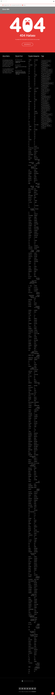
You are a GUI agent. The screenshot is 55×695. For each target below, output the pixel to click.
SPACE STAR (36, 579)
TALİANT (35, 599)
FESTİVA (35, 323)
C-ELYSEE (30, 202)
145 (34, 66)
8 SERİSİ (29, 129)
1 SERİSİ (29, 60)
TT (34, 615)
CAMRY (35, 217)
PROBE (35, 505)
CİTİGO (29, 237)
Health (35, 366)
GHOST (29, 348)
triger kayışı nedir (45, 123)
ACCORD (29, 149)
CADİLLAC (36, 213)
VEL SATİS (30, 639)
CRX (35, 263)
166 (29, 73)
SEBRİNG (35, 560)
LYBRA (29, 431)
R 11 (35, 511)
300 (29, 89)
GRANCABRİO (36, 353)
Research (49, 114)
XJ (34, 656)
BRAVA (29, 192)
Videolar (29, 644)
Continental (30, 248)
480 (34, 108)
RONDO (35, 533)
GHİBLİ (35, 346)
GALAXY (29, 340)
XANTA (35, 653)
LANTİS (35, 411)
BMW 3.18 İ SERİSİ (38, 184)
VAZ (29, 638)
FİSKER (35, 328)
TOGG (29, 612)
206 (34, 78)
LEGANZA (36, 416)
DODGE (35, 280)
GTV (29, 364)
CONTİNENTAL (36, 247)
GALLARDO (36, 340)
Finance (35, 326)
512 (34, 114)
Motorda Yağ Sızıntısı (45, 107)
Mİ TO (35, 451)
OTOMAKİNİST (33, 691)
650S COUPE (36, 124)
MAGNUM (30, 434)
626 (29, 124)
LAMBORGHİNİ (36, 405)
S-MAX (35, 540)
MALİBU (35, 434)
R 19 (35, 513)
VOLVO (35, 648)
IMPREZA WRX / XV (37, 383)
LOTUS (29, 428)
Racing (35, 520)
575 (29, 118)
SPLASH (35, 582)
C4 (34, 207)
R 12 (29, 513)
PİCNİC (29, 495)
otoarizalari (44, 112)
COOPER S (30, 253)
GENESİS (29, 345)
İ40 (34, 377)
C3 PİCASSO (36, 205)
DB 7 (29, 273)
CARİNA (29, 222)
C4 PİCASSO (36, 208)
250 (29, 84)
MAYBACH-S (36, 444)
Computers (36, 245)
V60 (34, 629)
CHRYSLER (36, 235)
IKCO (29, 381)
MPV (35, 464)
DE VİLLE (30, 276)
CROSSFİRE (36, 261)
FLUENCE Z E (30, 331)
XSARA (35, 661)
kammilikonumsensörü (46, 96)
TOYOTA (29, 614)
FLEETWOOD (30, 330)
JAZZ (35, 390)
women (43, 127)
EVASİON (35, 310)
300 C (35, 89)
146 (29, 68)
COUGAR (35, 256)
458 (34, 106)
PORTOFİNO (36, 498)
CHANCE (29, 230)
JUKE (35, 393)
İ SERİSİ (29, 372)
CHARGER (30, 232)
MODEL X (35, 459)
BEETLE (35, 178)
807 (34, 131)
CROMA (29, 261)
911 (29, 134)
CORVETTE (30, 256)
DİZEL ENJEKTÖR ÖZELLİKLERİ (31, 282)
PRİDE (35, 501)
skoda (47, 116)
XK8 (29, 659)
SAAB (35, 546)
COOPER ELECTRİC (38, 251)
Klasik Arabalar (31, 402)
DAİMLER (30, 271)
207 (29, 79)
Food (29, 335)
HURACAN (30, 371)
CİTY (29, 238)
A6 (28, 144)
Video (35, 643)
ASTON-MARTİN (32, 167)
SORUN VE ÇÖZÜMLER (38, 577)
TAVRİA (35, 602)
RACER (29, 520)
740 (29, 128)
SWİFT (29, 597)
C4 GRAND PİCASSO (32, 209)
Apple (29, 159)
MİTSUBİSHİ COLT (32, 457)
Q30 (29, 508)
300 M (29, 91)
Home (4, 11)
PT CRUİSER (30, 506)
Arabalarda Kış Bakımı (31, 163)
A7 (34, 144)
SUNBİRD (30, 592)
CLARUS (35, 240)
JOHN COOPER (31, 393)
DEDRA (35, 276)
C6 (28, 212)
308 (29, 96)
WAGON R (36, 649)
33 (28, 98)
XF (28, 656)
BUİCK (35, 197)
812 (29, 133)
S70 (29, 545)
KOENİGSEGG (36, 402)
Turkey (43, 125)
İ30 (34, 376)
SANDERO (30, 551)
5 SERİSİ (35, 111)
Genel (35, 343)
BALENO (29, 178)
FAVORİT (35, 320)
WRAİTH (29, 651)
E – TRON (30, 285)
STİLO (35, 587)
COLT (29, 245)
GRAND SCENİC (37, 357)
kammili (43, 94)
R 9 (34, 516)
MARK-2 (29, 439)
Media (29, 448)
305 (34, 93)
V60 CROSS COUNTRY (32, 632)
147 (34, 68)
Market (43, 98)
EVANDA (29, 310)
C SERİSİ (35, 200)
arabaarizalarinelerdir (45, 65)
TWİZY (35, 620)
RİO (34, 528)
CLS (34, 243)
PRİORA (29, 503)
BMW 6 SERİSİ (30, 189)
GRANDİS (35, 359)
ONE (29, 478)
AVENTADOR (36, 173)
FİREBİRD (30, 328)
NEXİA (29, 473)
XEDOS (35, 654)
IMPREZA (30, 382)
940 (34, 136)
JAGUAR (29, 390)
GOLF (29, 350)
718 (34, 126)
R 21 (29, 515)
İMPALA (35, 381)
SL (34, 571)
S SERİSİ (35, 538)
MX (34, 469)
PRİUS (35, 503)
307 (34, 94)
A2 (28, 141)
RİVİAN (29, 530)
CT (28, 264)
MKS (35, 456)
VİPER (35, 644)
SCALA (29, 556)
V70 (34, 631)
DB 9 (35, 273)
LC (34, 413)
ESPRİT (35, 304)
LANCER (29, 407)
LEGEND (29, 418)
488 (29, 109)
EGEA (29, 289)
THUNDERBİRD (30, 609)
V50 (29, 629)
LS (34, 428)
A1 (34, 139)
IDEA (35, 379)
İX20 (35, 388)
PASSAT (29, 489)
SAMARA (35, 550)
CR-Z (29, 259)
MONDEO (35, 461)
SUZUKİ (35, 596)
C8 (28, 213)
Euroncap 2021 (44, 87)
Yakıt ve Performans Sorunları (37, 664)
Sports (29, 584)
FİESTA (29, 326)
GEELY (35, 341)
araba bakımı (44, 67)
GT (34, 361)
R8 (34, 518)
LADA (35, 403)
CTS (35, 264)
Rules (43, 116)
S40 (29, 543)
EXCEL (35, 312)
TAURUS (29, 602)
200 (29, 76)
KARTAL (35, 398)
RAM (29, 521)
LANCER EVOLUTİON (37, 408)
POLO (29, 496)
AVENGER (35, 171)
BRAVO (35, 192)
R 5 (28, 516)
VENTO (29, 641)
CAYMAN (30, 225)
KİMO (35, 400)
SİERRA (35, 568)
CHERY (29, 233)
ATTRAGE (35, 168)
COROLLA (30, 254)
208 (34, 79)
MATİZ (29, 443)
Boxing (29, 190)
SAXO (35, 553)
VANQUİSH (36, 634)
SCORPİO (35, 558)
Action (35, 149)
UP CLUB (29, 624)
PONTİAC (35, 496)
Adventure (36, 151)
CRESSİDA (36, 259)
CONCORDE (30, 247)
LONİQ (35, 426)
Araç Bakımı (44, 69)
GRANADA (36, 351)
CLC (29, 242)
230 (34, 81)
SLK (34, 573)
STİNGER (30, 589)
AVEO (29, 175)
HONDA (35, 367)
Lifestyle (29, 423)
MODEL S (30, 459)
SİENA (29, 568)
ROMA (29, 533)
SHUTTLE (35, 566)
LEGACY (29, 416)
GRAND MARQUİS (38, 356)
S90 (29, 546)
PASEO (35, 487)
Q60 (29, 510)
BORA (35, 189)
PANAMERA (30, 485)
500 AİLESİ (36, 113)
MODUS (29, 461)
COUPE (29, 258)
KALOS (35, 397)
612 (29, 123)
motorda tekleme (45, 103)
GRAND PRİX (30, 357)
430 (34, 104)
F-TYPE (29, 315)
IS (34, 387)
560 (34, 116)
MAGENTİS (36, 433)
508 (29, 114)
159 (29, 71)
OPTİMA (35, 479)
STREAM (29, 591)
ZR (34, 671)
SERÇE (29, 563)
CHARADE (36, 230)
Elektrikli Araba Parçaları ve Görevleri (31, 296)
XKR (34, 659)
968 (34, 138)
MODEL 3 (35, 458)
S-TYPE (29, 541)
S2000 (35, 541)
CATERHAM (36, 223)
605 (29, 121)
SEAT (29, 560)
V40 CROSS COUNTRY (37, 628)
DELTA (29, 278)
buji (50, 72)
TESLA (29, 607)
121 (34, 63)
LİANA (29, 421)
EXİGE (29, 313)
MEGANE (35, 448)
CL (34, 238)
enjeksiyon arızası (45, 85)
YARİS (29, 666)
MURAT (35, 468)
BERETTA (35, 180)
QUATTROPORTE (31, 511)
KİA (29, 400)
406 (29, 103)
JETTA (35, 392)
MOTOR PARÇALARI (32, 465)
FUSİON (35, 336)
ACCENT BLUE (30, 148)
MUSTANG (30, 469)
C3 (28, 205)
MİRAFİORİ (30, 454)
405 (34, 101)
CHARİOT (35, 232)
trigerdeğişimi (48, 121)
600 (34, 119)
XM (28, 661)
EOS (34, 299)
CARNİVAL (30, 223)
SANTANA (36, 551)
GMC (35, 348)
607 (34, 121)
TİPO (29, 610)
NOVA (35, 474)
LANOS (29, 411)
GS (28, 361)
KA (34, 395)
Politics (35, 495)
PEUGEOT (30, 491)
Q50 (34, 508)
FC (28, 321)
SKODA (29, 571)
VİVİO (35, 646)
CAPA (29, 218)
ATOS (35, 166)
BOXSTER (35, 190)
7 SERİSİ (29, 126)
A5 (34, 143)
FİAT (35, 325)
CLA (29, 240)
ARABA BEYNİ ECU (37, 160)
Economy (35, 287)
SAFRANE (35, 548)
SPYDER (35, 584)
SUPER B (35, 592)
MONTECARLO (31, 463)
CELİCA (29, 227)
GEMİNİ (29, 343)
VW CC (29, 649)
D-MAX (29, 268)
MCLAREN (36, 446)
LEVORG (35, 418)
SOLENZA (35, 574)
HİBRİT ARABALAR (32, 368)
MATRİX (35, 443)
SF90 (29, 565)
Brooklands (36, 194)
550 (29, 116)
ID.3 (29, 379)
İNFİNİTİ (29, 385)
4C (34, 109)
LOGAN (29, 426)
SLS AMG (30, 574)
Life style (35, 421)
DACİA (35, 268)
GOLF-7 (35, 350)
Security (29, 561)
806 (29, 131)
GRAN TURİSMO (32, 352)
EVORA (29, 312)
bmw (43, 72)
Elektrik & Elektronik (38, 293)
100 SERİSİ (36, 60)
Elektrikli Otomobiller (38, 296)
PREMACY (36, 500)
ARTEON (35, 165)
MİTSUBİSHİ (36, 454)
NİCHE (35, 473)
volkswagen (48, 125)
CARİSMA (35, 222)
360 (34, 98)
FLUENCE (35, 330)
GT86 (35, 362)
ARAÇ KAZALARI (38, 163)
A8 (28, 146)
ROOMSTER (30, 535)
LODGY (35, 424)
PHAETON (36, 491)
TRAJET (35, 614)
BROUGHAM (30, 195)
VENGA (35, 639)
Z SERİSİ (35, 669)
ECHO (29, 287)
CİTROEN (35, 237)
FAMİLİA (35, 318)
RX (34, 536)
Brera (29, 194)
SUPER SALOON (32, 595)
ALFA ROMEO (30, 154)
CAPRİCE (30, 220)
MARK (35, 438)
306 (29, 94)
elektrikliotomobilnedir (46, 78)
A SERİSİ (29, 139)
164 (34, 71)
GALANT (35, 338)
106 (34, 61)
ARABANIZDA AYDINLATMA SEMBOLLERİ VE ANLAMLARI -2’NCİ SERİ (20, 73)
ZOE (29, 671)
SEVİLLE (35, 563)
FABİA (29, 318)
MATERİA (35, 441)
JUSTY (29, 395)
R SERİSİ (29, 518)
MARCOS (35, 436)
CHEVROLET (36, 233)
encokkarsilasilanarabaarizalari (47, 83)
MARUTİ (35, 439)
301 (29, 93)
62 (34, 123)
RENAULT (35, 526)
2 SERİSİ (35, 74)
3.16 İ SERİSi (36, 88)
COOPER (35, 248)
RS (28, 536)
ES (34, 301)
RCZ (29, 525)
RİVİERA (35, 530)
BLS (34, 181)
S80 (34, 545)
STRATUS (35, 589)
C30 (29, 207)
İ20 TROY (30, 376)
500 (29, 113)
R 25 (35, 515)
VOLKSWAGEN (31, 648)
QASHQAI (35, 510)
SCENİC (35, 556)
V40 (29, 627)
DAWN (35, 271)
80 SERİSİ (35, 129)
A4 (28, 143)
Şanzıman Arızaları (32, 554)
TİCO (35, 609)
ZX (28, 673)
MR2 (35, 466)
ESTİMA (29, 306)
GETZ (29, 346)
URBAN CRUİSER (38, 625)
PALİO (35, 484)
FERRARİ (29, 323)
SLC (29, 573)
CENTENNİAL (36, 227)
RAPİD (35, 521)
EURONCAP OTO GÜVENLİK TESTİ (37, 307)
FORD (35, 335)
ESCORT (29, 303)
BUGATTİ (30, 197)
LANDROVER (36, 410)
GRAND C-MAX (31, 355)
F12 (34, 315)
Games (29, 341)
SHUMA (29, 566)
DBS (34, 274)
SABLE (29, 548)
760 (34, 128)
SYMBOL (29, 599)
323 (34, 96)
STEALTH (35, 586)
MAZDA (29, 446)
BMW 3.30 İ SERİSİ (38, 187)
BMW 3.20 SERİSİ (32, 187)
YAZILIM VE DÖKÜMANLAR (37, 667)
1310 (29, 66)
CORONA (35, 254)
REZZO (29, 528)
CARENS (35, 220)
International (30, 387)
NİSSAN (29, 474)
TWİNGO (35, 619)
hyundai (43, 92)
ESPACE (35, 303)
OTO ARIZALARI (38, 482)
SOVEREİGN (30, 579)
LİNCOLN (35, 423)
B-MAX (35, 176)
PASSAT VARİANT (38, 490)
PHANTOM (30, 493)
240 (29, 83)
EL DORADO (36, 289)
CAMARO (35, 215)
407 (34, 103)
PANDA (35, 485)
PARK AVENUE (30, 487)
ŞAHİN (29, 550)
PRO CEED (30, 505)
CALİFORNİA (30, 215)
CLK (29, 243)
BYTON (29, 200)
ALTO (29, 156)
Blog (29, 181)
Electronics (30, 292)
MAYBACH (30, 444)
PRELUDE (30, 500)
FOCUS (29, 333)
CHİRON (29, 235)
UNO (35, 622)
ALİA (35, 154)
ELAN (29, 290)
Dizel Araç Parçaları (38, 279)
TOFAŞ (35, 610)
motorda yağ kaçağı (45, 105)
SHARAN (35, 565)
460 (29, 108)
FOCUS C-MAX (36, 333)
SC (34, 555)
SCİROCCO (30, 558)
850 (34, 133)
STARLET (30, 586)
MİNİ (35, 453)
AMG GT (35, 156)
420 (29, 104)
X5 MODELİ (30, 653)
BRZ (35, 195)
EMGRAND (30, 299)
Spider (29, 582)
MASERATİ (30, 441)
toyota (43, 121)
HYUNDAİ (35, 371)
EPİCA (29, 301)
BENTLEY (30, 180)
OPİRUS (29, 479)
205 (29, 78)
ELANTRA (35, 290)
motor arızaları (44, 101)
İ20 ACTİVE (36, 374)
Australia (29, 171)
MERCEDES (30, 449)
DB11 (29, 274)
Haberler (35, 364)
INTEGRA (35, 385)
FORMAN (30, 336)
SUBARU (35, 591)
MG (29, 451)
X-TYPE (35, 651)
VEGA (35, 638)
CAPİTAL (35, 218)
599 (34, 118)
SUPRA (35, 594)
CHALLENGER (36, 228)
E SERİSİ (35, 285)
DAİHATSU (36, 269)
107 (29, 63)
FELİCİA (35, 321)
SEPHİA (35, 561)
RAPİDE (29, 523)
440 (29, 106)
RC (34, 523)
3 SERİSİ (29, 88)
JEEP (29, 392)
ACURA (29, 151)
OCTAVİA (35, 476)
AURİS (35, 170)
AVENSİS (30, 173)
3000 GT (35, 91)
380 (29, 99)
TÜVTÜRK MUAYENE (32, 620)
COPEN (35, 253)
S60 (34, 543)
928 (34, 134)
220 (29, 81)
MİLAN (29, 453)
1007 (29, 61)
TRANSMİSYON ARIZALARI (31, 616)
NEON (29, 471)
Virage (29, 646)
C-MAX (35, 202)
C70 (34, 212)
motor (48, 98)
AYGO (35, 175)
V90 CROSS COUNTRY (32, 635)
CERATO (29, 228)
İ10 (34, 372)
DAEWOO (30, 269)
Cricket (43, 74)
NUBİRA (29, 476)
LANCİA (29, 410)
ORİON (29, 481)
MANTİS (29, 436)
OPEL (35, 478)
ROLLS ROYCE (36, 531)
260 (34, 84)
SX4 (34, 597)
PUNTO (35, 506)
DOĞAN (35, 282)
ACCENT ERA (36, 148)
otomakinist (44, 114)
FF (28, 325)
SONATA (29, 576)
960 (29, 138)
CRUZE (29, 263)
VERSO (35, 641)
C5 (34, 210)
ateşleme (49, 69)
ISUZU (29, 388)
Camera (29, 217)
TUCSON (35, 617)
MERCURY (36, 449)
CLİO (35, 242)
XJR (29, 658)
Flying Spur (36, 331)
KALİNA (29, 397)
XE (28, 654)
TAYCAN (29, 604)
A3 (34, 141)
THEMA (35, 607)
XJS (34, 658)
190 (34, 73)
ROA (29, 531)
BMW (29, 183)
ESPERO (29, 304)
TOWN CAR (36, 612)
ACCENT (35, 146)
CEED (35, 225)
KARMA (29, 398)
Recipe (35, 525)
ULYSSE (29, 622)
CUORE (29, 266)
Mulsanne (30, 468)
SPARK (35, 581)
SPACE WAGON (31, 581)
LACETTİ (29, 403)
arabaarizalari (44, 63)
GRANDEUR (30, 359)
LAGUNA (29, 405)
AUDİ (29, 170)
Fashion (29, 320)
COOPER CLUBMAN (32, 251)
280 (29, 86)
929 (29, 136)
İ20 (28, 374)
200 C (35, 76)
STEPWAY (30, 587)
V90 (34, 633)
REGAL (29, 526)
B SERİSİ (29, 176)
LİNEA (29, 424)
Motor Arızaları (36, 463)
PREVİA (29, 501)
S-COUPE (30, 540)
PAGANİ (29, 484)
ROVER (35, 535)
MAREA (29, 438)
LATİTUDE (30, 413)
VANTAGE (35, 636)
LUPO (35, 429)
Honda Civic (36, 369)
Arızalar (29, 165)
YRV (29, 669)
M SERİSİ (30, 433)
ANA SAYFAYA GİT (27, 44)
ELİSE (35, 298)
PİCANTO (35, 493)
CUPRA (35, 266)
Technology (36, 604)
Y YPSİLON (30, 663)
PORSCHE (30, 498)
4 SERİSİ (35, 99)
